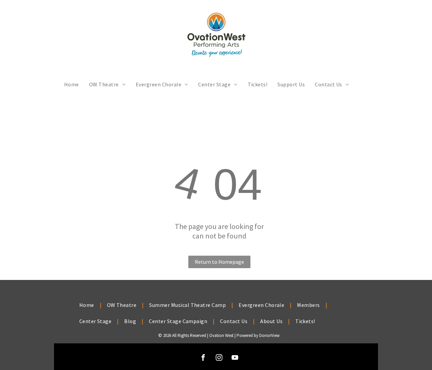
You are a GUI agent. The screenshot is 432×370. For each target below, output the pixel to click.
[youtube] (235, 358)
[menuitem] (71, 84)
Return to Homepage (219, 261)
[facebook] (203, 358)
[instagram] (219, 358)
